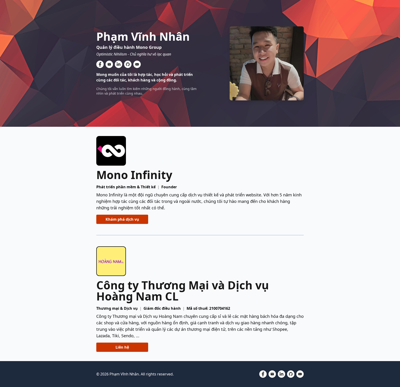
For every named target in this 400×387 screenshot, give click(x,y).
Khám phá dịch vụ (122, 219)
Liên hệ (122, 347)
